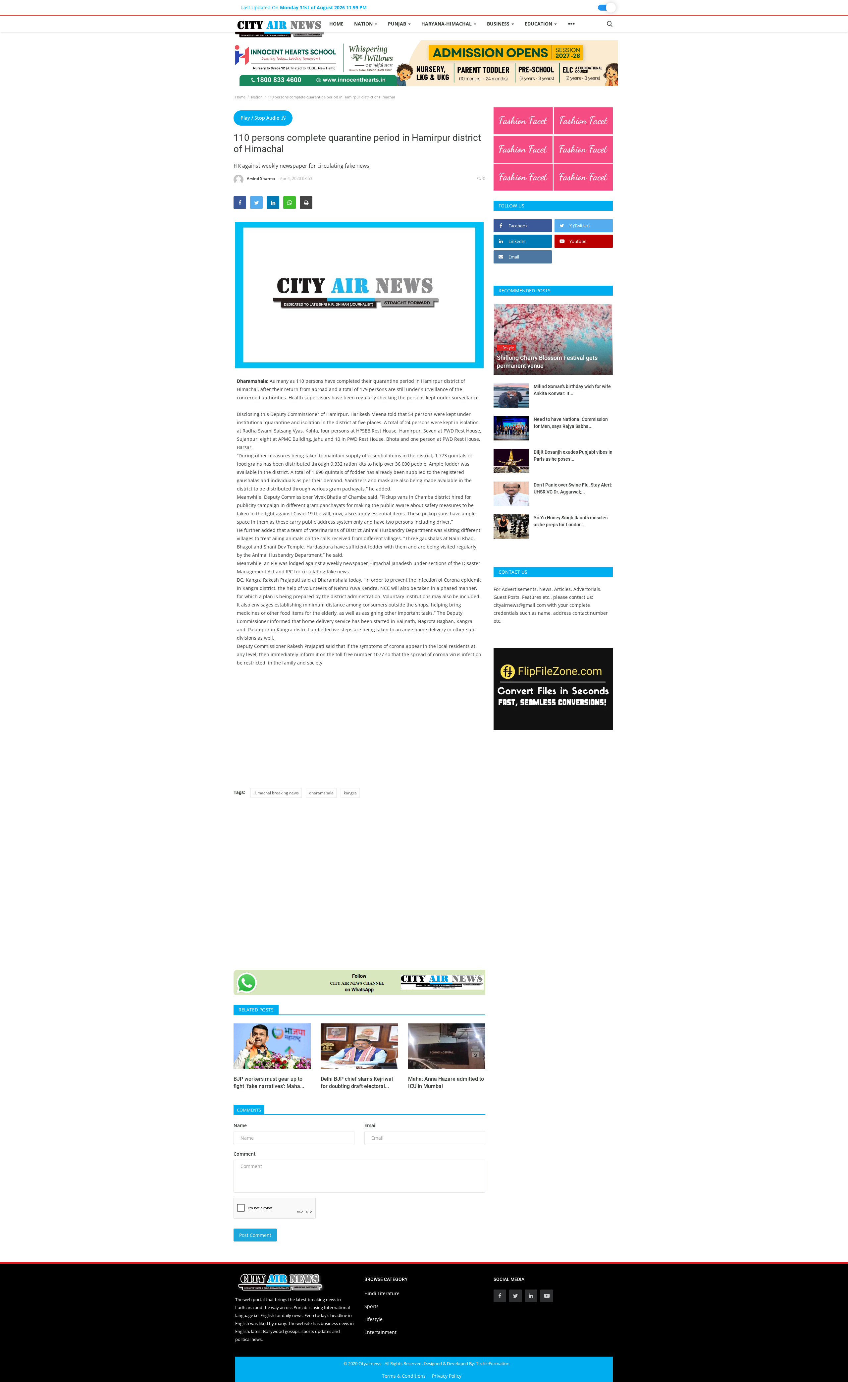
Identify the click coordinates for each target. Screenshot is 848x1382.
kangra (350, 793)
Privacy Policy (446, 1376)
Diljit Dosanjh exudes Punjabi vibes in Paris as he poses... (573, 455)
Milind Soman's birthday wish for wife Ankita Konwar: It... (572, 390)
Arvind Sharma (261, 178)
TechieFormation (492, 1363)
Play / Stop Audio (260, 118)
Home (336, 24)
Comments (249, 1110)
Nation (257, 96)
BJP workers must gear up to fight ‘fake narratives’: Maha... (269, 1082)
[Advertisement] (359, 731)
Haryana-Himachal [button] (447, 24)
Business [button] (499, 24)
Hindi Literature (381, 1293)
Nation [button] (364, 24)
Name (240, 1125)
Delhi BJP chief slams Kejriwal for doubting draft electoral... (357, 1082)
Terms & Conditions (404, 1376)
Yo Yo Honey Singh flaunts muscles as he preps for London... (571, 521)
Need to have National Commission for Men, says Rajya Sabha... (571, 423)
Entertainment (380, 1332)
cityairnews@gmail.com (520, 605)
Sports (371, 1306)
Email (370, 1125)
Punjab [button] (397, 24)
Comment (245, 1154)
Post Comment (255, 1235)
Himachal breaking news (276, 793)
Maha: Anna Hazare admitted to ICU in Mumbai (446, 1082)
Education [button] (539, 24)
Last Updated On (304, 7)
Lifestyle (373, 1319)
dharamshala (321, 793)
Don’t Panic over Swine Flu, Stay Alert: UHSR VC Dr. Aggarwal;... (573, 488)
